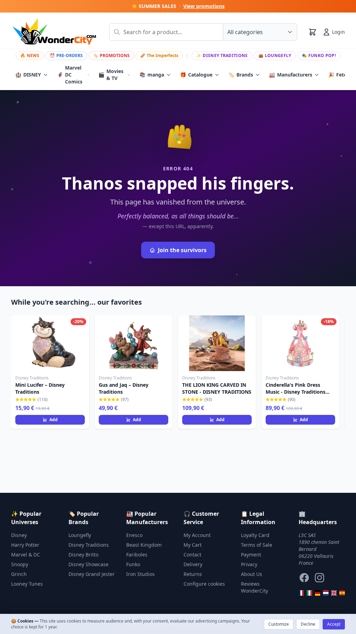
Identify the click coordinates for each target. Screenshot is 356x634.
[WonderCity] (318, 593)
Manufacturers (290, 74)
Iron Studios (140, 574)
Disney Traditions (222, 55)
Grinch (19, 574)
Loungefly (274, 55)
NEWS (29, 55)
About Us (251, 574)
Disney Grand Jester (91, 574)
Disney (19, 535)
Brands (240, 74)
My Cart (193, 544)
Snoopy (19, 564)
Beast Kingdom (144, 544)
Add (53, 420)
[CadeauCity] (301, 593)
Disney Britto (83, 554)
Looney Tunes (27, 583)
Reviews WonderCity (254, 587)
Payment (251, 554)
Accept (333, 624)
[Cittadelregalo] (309, 593)
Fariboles (136, 554)
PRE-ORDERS (66, 55)
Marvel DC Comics (69, 74)
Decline (308, 624)
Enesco (134, 535)
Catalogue (196, 74)
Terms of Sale (256, 544)
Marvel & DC (25, 554)
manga (151, 74)
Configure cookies (204, 583)
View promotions (204, 6)
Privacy (249, 564)
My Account (197, 535)
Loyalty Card (255, 535)
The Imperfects (159, 55)
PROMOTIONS (111, 55)
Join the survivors (182, 250)
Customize (278, 624)
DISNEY (28, 74)
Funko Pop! (319, 55)
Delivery (193, 564)
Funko (133, 564)
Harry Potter (25, 544)
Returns (193, 574)
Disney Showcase (88, 564)
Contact (192, 554)
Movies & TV (110, 74)
